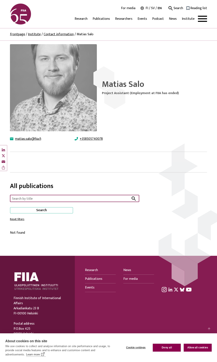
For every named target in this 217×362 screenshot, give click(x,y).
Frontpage (17, 34)
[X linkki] (176, 289)
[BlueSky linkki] (182, 289)
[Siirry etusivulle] (30, 14)
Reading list (198, 8)
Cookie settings (136, 347)
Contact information (59, 34)
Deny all (167, 347)
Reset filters (17, 219)
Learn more (33, 354)
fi (147, 8)
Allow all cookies (197, 347)
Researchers (123, 19)
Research (81, 19)
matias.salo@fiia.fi (28, 138)
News (173, 19)
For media (128, 8)
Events (142, 19)
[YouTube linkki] (189, 289)
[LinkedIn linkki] (170, 289)
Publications (101, 19)
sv (153, 8)
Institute (188, 19)
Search (178, 8)
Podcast (158, 19)
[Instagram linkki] (164, 289)
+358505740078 (91, 138)
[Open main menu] (202, 18)
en (160, 8)
